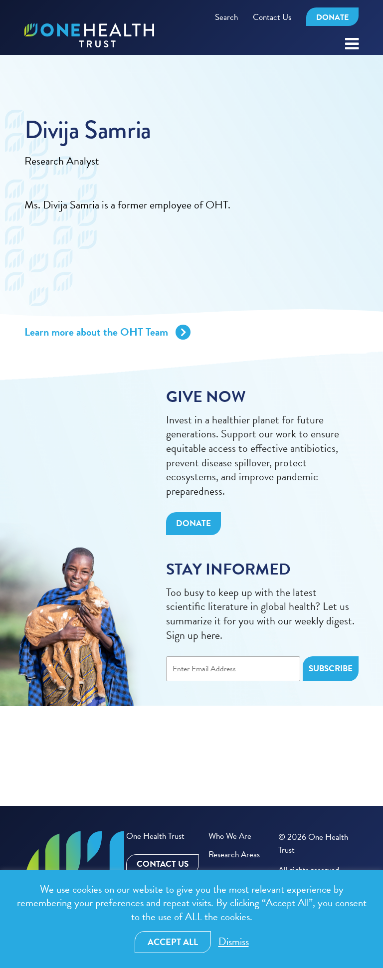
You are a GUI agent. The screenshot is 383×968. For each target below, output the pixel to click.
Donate (332, 17)
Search (226, 17)
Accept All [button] (173, 942)
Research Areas (234, 854)
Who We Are (229, 836)
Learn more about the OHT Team (96, 332)
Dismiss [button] (233, 942)
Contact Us (272, 17)
